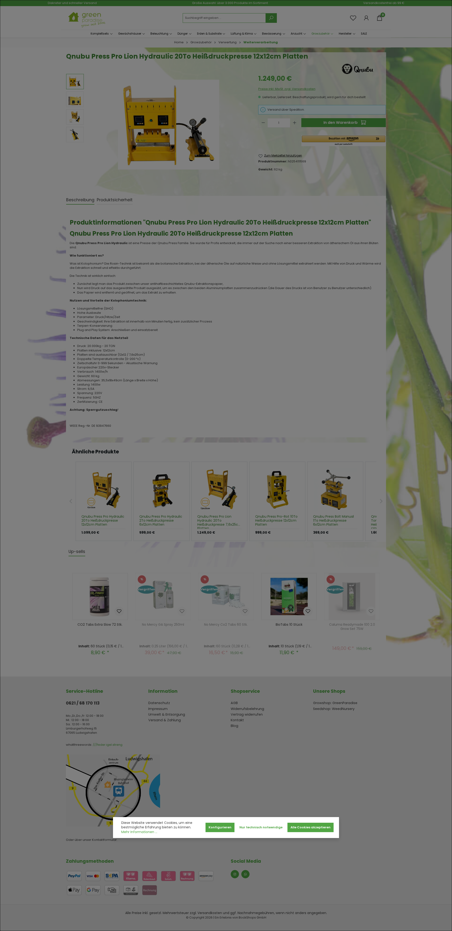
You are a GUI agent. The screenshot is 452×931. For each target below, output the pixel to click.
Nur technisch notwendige (260, 827)
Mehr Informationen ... (139, 832)
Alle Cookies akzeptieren (311, 827)
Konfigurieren (220, 827)
